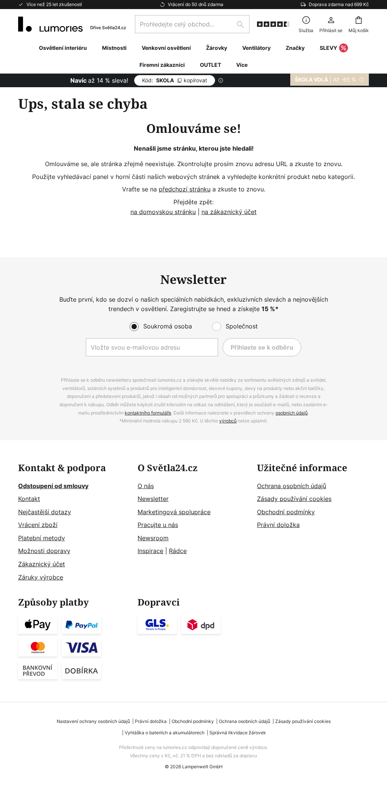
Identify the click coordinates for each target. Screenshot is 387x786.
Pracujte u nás (158, 525)
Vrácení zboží (37, 525)
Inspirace (150, 551)
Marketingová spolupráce (174, 512)
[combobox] (192, 24)
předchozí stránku (185, 189)
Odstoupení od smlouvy (53, 486)
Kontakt (29, 499)
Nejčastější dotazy (44, 512)
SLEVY (328, 48)
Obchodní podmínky (286, 512)
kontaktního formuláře (148, 413)
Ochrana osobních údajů (291, 486)
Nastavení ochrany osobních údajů (93, 721)
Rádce (178, 551)
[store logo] (72, 24)
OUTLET (210, 65)
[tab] (74, 523)
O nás (146, 486)
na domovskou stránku (163, 212)
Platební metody (41, 538)
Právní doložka (278, 525)
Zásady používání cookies (294, 499)
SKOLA (174, 80)
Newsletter (153, 499)
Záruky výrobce (40, 577)
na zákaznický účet (229, 212)
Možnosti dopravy (44, 551)
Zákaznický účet (41, 564)
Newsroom (153, 538)
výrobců (228, 421)
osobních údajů (292, 413)
